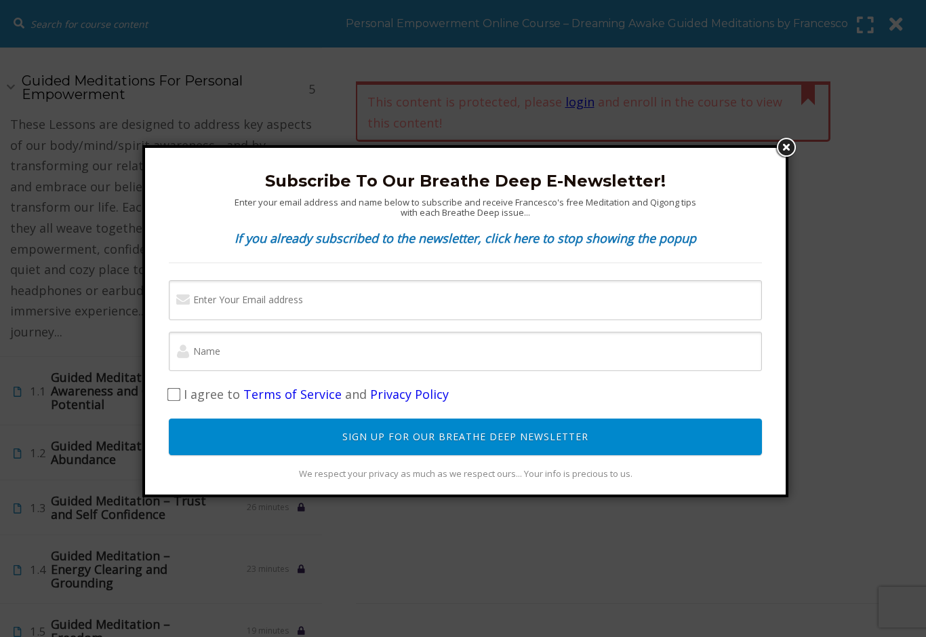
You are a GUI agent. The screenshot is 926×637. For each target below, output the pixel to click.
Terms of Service (292, 394)
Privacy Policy (409, 394)
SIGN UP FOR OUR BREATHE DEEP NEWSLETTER (465, 436)
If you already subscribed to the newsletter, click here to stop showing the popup (465, 238)
